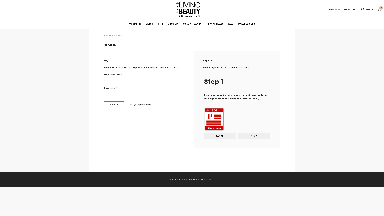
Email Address (113, 74)
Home (107, 35)
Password (110, 88)
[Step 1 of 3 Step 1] (237, 73)
